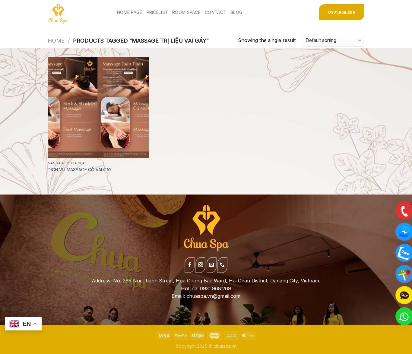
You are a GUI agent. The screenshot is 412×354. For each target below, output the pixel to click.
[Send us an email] (212, 265)
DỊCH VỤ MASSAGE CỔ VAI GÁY (80, 169)
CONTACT (215, 12)
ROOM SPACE (186, 12)
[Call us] (222, 265)
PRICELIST (157, 12)
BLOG (236, 12)
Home (56, 40)
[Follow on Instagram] (200, 265)
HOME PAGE (129, 12)
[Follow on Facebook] (190, 265)
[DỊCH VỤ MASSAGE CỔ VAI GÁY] (98, 107)
